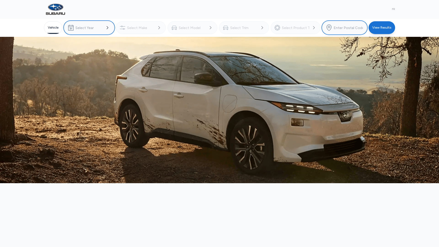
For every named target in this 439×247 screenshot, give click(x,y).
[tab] (53, 27)
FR (393, 9)
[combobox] (89, 27)
